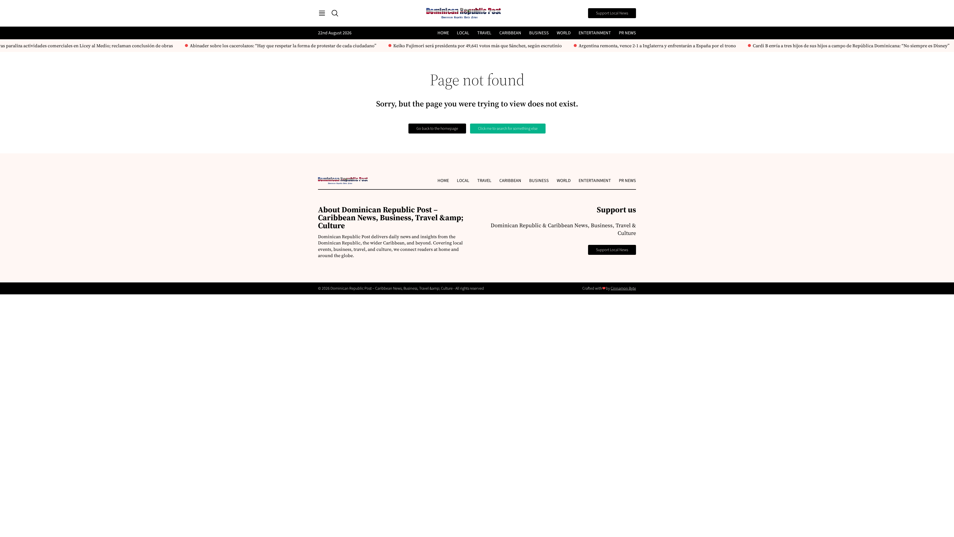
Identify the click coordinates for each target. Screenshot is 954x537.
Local (463, 33)
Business (539, 33)
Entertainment (595, 33)
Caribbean (510, 33)
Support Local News (612, 13)
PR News (627, 33)
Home (443, 33)
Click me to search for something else (508, 128)
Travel (484, 33)
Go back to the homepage (437, 128)
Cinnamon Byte (623, 288)
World (564, 33)
